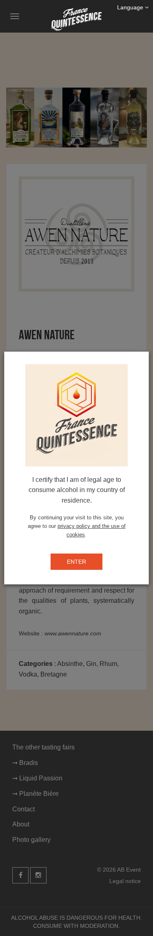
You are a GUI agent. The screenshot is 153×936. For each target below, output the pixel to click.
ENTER (76, 561)
